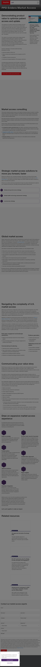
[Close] (18, 653)
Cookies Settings (10, 662)
